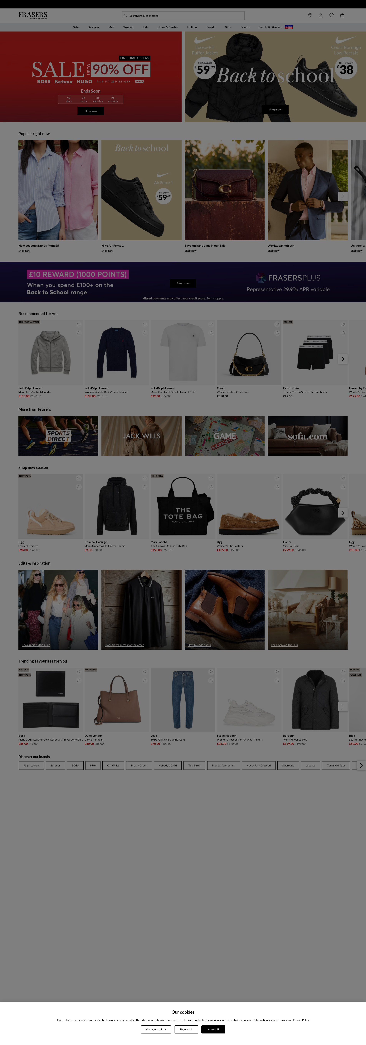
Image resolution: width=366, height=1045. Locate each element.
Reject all (186, 1029)
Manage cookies (156, 1029)
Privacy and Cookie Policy (294, 1020)
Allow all (213, 1029)
